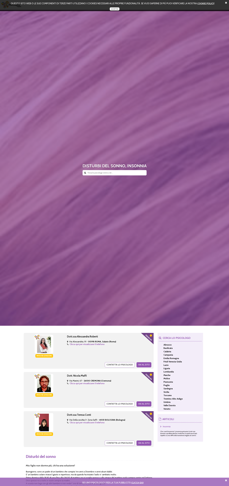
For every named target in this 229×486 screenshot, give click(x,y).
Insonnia (166, 426)
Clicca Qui (137, 482)
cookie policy (205, 3)
